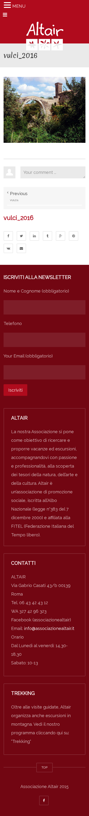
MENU (18, 6)
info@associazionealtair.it (49, 628)
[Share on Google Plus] (60, 236)
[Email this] (21, 248)
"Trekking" (21, 741)
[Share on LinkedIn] (34, 236)
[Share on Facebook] (8, 236)
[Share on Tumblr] (47, 236)
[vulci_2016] (44, 109)
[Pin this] (73, 236)
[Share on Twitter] (21, 236)
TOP (44, 767)
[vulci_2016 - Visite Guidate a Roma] (44, 31)
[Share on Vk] (8, 248)
